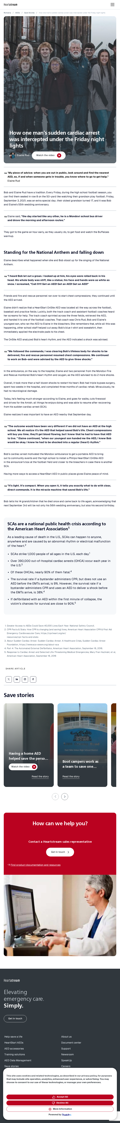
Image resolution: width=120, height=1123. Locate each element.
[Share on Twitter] (9, 679)
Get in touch (58, 852)
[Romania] (11, 4)
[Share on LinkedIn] (17, 679)
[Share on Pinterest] (25, 679)
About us (66, 1036)
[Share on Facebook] (33, 679)
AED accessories (14, 1048)
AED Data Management (17, 1060)
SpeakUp (66, 1060)
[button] (64, 796)
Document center (71, 1042)
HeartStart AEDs (13, 1042)
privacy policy (89, 1076)
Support (66, 1048)
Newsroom (67, 1054)
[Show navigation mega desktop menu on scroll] (112, 4)
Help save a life (13, 1036)
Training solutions (14, 1054)
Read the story (40, 776)
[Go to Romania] (12, 980)
